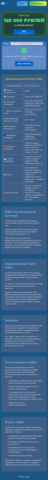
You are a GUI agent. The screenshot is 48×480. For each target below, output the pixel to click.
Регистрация (38, 3)
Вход (22, 3)
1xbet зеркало (24, 64)
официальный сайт (24, 32)
